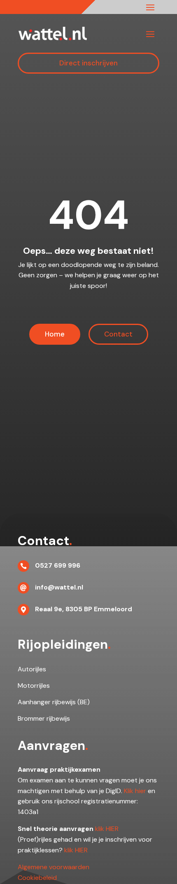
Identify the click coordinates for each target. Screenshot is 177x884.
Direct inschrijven (88, 62)
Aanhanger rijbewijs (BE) (54, 702)
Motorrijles (34, 685)
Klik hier (135, 791)
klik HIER (107, 828)
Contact (118, 334)
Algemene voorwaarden (53, 867)
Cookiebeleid (37, 877)
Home (55, 334)
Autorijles (32, 669)
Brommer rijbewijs (44, 718)
